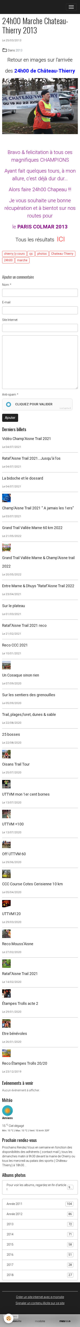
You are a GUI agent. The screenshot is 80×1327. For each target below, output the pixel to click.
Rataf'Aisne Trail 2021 (20, 974)
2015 (39, 1244)
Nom (5, 284)
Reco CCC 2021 (15, 645)
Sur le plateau (13, 606)
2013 (19, 50)
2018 (39, 1275)
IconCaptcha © (65, 408)
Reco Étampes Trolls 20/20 (24, 1063)
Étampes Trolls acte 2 (20, 1003)
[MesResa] (65, 1321)
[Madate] (40, 1321)
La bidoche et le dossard (22, 478)
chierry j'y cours (14, 253)
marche (22, 260)
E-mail (6, 302)
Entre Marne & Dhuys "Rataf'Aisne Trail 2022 (38, 586)
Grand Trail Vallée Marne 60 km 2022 (32, 528)
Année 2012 (39, 1214)
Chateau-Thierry (62, 253)
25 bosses (11, 734)
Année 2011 (39, 1204)
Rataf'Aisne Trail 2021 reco (24, 625)
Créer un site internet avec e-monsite (40, 1297)
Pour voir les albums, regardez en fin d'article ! (39, 1187)
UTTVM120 (11, 914)
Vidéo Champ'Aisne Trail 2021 (26, 439)
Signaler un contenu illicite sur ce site (40, 1303)
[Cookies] (8, 1318)
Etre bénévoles (14, 1033)
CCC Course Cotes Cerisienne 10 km (32, 884)
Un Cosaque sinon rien (20, 675)
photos (42, 253)
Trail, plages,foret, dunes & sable (29, 714)
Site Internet (9, 320)
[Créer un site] (15, 1321)
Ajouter (10, 418)
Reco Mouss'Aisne (17, 944)
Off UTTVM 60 (14, 854)
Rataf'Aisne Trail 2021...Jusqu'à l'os (31, 458)
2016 (39, 1255)
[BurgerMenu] (71, 7)
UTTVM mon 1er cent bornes (26, 794)
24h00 (8, 260)
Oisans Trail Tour (16, 764)
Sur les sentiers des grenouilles (28, 695)
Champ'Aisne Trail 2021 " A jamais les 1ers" (38, 508)
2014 (39, 1234)
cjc (31, 253)
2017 (39, 1265)
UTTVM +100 (13, 824)
